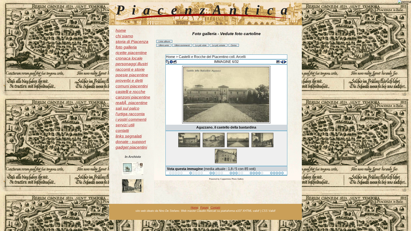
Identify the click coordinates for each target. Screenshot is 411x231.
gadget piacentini (131, 147)
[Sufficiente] (216, 173)
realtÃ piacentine (131, 103)
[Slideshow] (175, 61)
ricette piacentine (131, 52)
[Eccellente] (257, 173)
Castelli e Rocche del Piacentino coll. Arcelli (212, 57)
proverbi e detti (129, 80)
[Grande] (277, 173)
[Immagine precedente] (281, 61)
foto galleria (126, 47)
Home (170, 57)
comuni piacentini (132, 86)
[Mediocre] (196, 173)
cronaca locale (129, 58)
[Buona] (236, 173)
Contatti (215, 207)
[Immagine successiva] (285, 61)
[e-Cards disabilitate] (278, 61)
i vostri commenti (131, 119)
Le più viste (201, 45)
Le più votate (218, 45)
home (121, 30)
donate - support (131, 141)
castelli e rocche (130, 91)
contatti (122, 130)
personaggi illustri (132, 64)
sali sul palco (127, 108)
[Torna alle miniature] (167, 61)
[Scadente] (176, 173)
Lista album (164, 41)
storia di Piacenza (132, 41)
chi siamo (124, 36)
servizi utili (125, 125)
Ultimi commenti (182, 45)
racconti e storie (130, 69)
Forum (204, 207)
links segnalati (129, 136)
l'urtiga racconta (130, 114)
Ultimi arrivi (164, 45)
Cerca (234, 45)
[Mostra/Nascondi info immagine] (171, 61)
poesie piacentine (132, 75)
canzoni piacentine (133, 97)
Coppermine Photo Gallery (232, 179)
